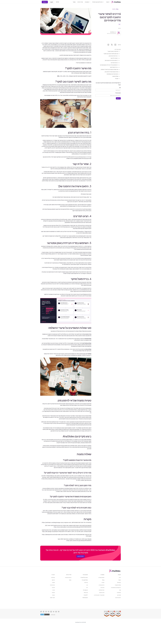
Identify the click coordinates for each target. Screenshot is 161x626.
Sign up (45, 2)
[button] (108, 2)
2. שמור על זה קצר (114, 58)
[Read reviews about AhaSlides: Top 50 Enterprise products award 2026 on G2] (118, 614)
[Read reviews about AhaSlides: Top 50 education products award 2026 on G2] (106, 614)
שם (120, 87)
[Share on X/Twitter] (112, 45)
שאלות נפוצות (115, 76)
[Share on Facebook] (108, 45)
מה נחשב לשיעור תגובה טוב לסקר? (111, 53)
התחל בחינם (81, 556)
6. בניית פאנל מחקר (114, 67)
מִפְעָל (74, 2)
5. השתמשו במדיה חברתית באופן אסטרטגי (109, 65)
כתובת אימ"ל (118, 93)
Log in (51, 2)
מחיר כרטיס (80, 2)
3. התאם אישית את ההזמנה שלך (111, 60)
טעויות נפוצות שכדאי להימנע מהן (111, 71)
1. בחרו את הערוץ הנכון (113, 56)
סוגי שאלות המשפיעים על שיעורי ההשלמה (109, 69)
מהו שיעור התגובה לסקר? (113, 51)
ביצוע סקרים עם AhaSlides (112, 74)
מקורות (116, 78)
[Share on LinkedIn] (115, 45)
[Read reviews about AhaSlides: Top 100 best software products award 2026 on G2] (112, 614)
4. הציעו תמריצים (114, 62)
